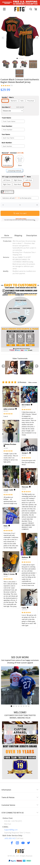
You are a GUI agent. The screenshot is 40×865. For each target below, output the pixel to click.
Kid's (22, 101)
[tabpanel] (20, 36)
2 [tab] (18, 58)
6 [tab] (23, 706)
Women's (14, 101)
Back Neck (17, 184)
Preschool (30, 101)
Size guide (20, 107)
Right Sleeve (18, 180)
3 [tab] (20, 58)
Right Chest (7, 184)
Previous (3, 38)
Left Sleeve (6, 180)
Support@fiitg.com (11, 830)
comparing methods (14, 171)
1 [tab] (17, 58)
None (26, 184)
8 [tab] (28, 706)
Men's (5, 101)
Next (37, 38)
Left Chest (28, 180)
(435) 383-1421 (10, 838)
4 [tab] (21, 58)
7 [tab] (26, 706)
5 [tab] (22, 58)
